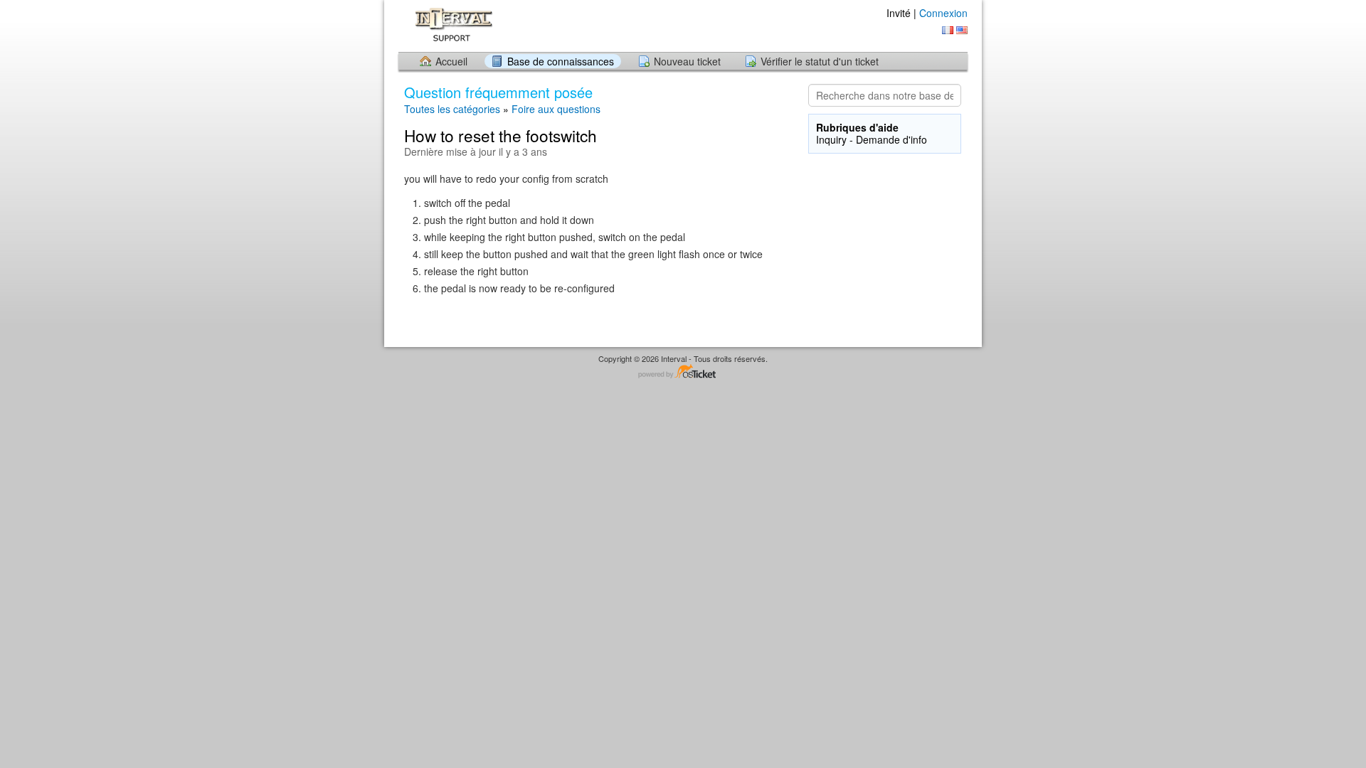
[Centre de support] (451, 25)
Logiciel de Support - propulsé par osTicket (683, 372)
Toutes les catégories (452, 109)
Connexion (943, 13)
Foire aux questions (556, 109)
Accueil (451, 61)
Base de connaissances (560, 61)
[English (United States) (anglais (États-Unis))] (962, 30)
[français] (947, 30)
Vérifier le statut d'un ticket (820, 61)
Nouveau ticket (687, 61)
